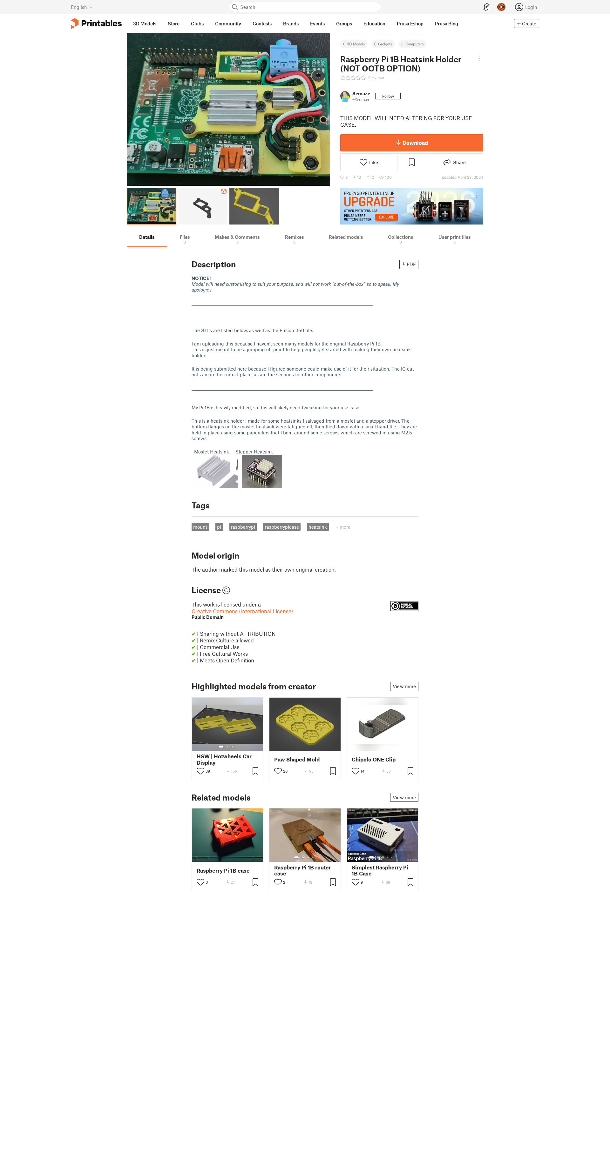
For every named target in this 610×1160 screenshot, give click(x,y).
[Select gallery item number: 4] (313, 857)
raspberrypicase (282, 527)
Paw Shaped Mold (297, 759)
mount (200, 527)
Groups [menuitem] (344, 23)
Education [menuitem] (374, 23)
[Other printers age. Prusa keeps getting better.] (411, 206)
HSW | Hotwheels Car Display (224, 759)
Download (415, 142)
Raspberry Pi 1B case (223, 871)
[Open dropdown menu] (479, 58)
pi (219, 527)
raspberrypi (243, 527)
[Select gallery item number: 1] (221, 746)
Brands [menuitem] (291, 23)
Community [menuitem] (228, 23)
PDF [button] (411, 264)
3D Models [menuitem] (144, 23)
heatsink (317, 527)
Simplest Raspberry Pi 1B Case (380, 870)
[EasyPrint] (486, 7)
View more (404, 686)
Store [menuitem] (174, 23)
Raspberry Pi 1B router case (302, 870)
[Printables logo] (96, 23)
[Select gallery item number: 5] (392, 857)
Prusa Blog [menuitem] (446, 23)
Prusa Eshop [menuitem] (410, 23)
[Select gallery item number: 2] (227, 746)
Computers (414, 44)
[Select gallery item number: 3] (232, 746)
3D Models (356, 44)
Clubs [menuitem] (197, 23)
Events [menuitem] (317, 23)
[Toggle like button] (200, 771)
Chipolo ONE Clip (374, 759)
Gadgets (385, 44)
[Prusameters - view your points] (501, 7)
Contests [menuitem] (262, 23)
